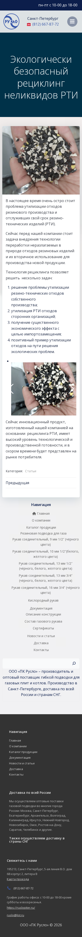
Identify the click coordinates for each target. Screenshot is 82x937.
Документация (41, 608)
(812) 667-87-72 (45, 24)
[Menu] (72, 21)
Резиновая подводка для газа (43, 533)
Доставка (41, 643)
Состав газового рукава (43, 621)
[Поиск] (74, 663)
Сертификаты (43, 628)
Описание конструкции (43, 614)
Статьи (30, 471)
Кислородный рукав (43, 600)
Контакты (41, 650)
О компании (41, 520)
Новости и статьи (41, 636)
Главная (43, 513)
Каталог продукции (41, 527)
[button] (11, 389)
